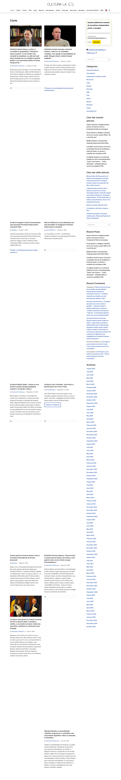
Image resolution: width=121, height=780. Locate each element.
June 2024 (90, 450)
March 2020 (90, 611)
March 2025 (90, 422)
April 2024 (90, 456)
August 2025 (91, 406)
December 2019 (92, 620)
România (81, 10)
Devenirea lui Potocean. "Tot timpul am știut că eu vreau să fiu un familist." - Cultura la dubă (98, 304)
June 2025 (90, 412)
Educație (65, 10)
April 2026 (90, 381)
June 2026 (90, 375)
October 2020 (91, 589)
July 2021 (90, 560)
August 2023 (91, 482)
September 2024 (92, 441)
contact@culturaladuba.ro (97, 49)
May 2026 (90, 378)
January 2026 (91, 390)
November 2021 (92, 548)
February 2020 (91, 614)
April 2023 (90, 494)
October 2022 (91, 513)
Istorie (58, 10)
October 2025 (91, 400)
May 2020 (90, 604)
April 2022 (90, 532)
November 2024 (92, 434)
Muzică (41, 10)
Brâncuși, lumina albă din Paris (97, 205)
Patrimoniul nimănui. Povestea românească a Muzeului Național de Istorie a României (98, 216)
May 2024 (90, 453)
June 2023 (90, 488)
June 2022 (90, 526)
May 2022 (90, 529)
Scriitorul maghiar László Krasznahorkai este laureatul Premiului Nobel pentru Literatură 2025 (25, 225)
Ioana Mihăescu (51, 230)
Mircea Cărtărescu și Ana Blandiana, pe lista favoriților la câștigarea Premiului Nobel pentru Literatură (59, 225)
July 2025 (90, 409)
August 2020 (91, 595)
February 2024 (91, 463)
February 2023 (91, 500)
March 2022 (90, 535)
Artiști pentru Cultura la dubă (96, 76)
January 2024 (91, 466)
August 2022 (91, 519)
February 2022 (91, 538)
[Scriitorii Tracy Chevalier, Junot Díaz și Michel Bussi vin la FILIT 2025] (60, 315)
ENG (88, 92)
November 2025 (92, 397)
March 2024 (90, 460)
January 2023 (91, 504)
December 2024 (92, 431)
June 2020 (90, 601)
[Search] (109, 59)
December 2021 (92, 545)
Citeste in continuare (52, 405)
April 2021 (90, 570)
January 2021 (91, 579)
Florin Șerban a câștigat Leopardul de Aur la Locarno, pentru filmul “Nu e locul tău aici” (99, 135)
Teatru (24, 10)
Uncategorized (91, 111)
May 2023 (90, 491)
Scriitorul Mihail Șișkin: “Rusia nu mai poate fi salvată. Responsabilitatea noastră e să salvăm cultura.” (24, 387)
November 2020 (92, 585)
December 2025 (92, 394)
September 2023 (92, 478)
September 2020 (92, 592)
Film (30, 10)
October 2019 (91, 626)
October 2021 (91, 551)
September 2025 (92, 403)
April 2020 (90, 608)
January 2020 (91, 617)
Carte (35, 10)
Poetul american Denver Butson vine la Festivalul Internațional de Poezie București (25, 558)
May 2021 (90, 567)
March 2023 (90, 497)
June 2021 (90, 563)
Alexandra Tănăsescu (18, 65)
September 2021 (92, 554)
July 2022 (90, 523)
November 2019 (92, 623)
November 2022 (92, 510)
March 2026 (90, 384)
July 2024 (90, 447)
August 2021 (91, 557)
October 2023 (91, 475)
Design (89, 86)
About (12, 10)
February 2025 (91, 425)
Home (18, 10)
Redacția (14, 230)
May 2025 (90, 416)
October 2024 (91, 438)
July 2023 (90, 485)
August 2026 (91, 368)
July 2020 (90, 598)
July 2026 (90, 371)
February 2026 (91, 387)
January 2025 (91, 428)
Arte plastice (50, 10)
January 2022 (91, 541)
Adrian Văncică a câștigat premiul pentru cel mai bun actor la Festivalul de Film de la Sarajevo (98, 127)
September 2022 (92, 516)
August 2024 (91, 444)
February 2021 (91, 576)
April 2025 (90, 419)
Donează (96, 42)
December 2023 (92, 469)
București (73, 10)
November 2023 (92, 472)
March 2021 (90, 573)
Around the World (92, 10)
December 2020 (92, 582)
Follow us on (91, 53)
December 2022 (92, 507)
